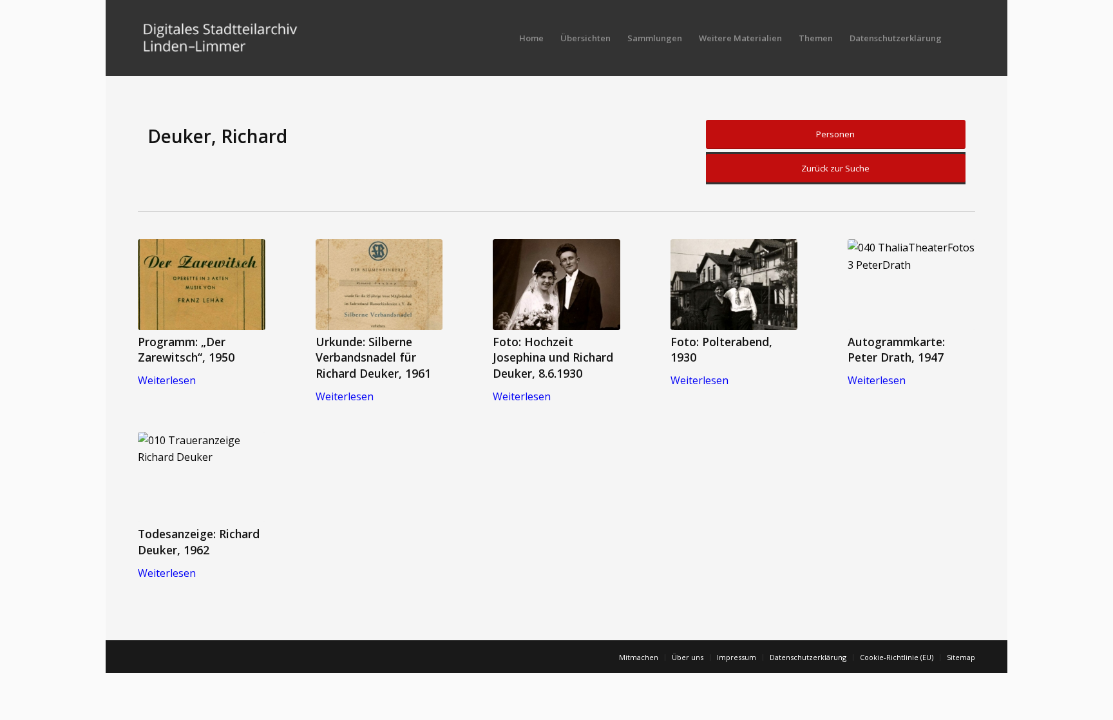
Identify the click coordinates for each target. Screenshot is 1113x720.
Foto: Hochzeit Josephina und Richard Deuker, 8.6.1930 (553, 357)
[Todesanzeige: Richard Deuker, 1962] (201, 477)
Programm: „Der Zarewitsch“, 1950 (186, 349)
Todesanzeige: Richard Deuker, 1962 (199, 542)
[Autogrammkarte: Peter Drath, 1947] (911, 284)
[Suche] (962, 38)
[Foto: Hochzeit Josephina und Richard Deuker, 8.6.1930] (556, 284)
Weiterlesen (167, 380)
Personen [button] (835, 134)
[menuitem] (531, 38)
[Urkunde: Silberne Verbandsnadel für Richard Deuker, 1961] (379, 284)
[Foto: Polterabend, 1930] (734, 284)
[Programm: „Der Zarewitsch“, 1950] (201, 284)
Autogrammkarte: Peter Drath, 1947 (896, 349)
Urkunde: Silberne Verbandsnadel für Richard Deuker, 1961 (373, 357)
